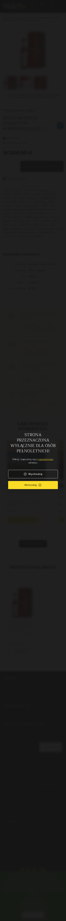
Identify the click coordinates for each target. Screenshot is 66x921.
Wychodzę (35, 474)
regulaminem (45, 459)
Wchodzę (30, 485)
